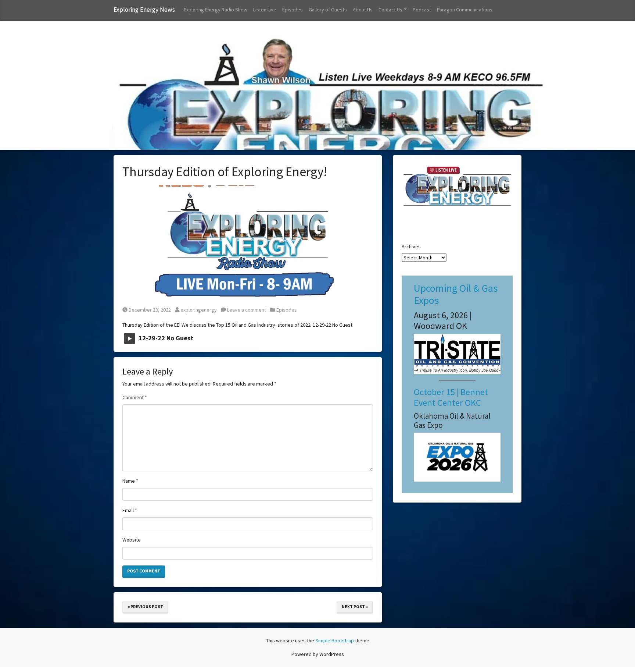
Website (131, 539)
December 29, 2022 (149, 309)
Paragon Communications (464, 9)
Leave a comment (246, 309)
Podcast (422, 9)
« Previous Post (145, 606)
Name (130, 481)
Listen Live (264, 9)
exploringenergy (198, 309)
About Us (363, 9)
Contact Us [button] (390, 9)
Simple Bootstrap (334, 640)
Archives (411, 246)
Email (129, 510)
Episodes (292, 9)
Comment (134, 397)
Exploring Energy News (144, 10)
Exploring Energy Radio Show (215, 9)
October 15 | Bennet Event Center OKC (451, 397)
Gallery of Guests (328, 9)
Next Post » (355, 606)
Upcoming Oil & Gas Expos (456, 294)
